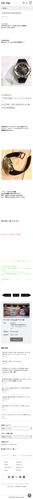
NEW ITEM (7, 467)
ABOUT (6, 462)
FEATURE (19, 462)
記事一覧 (16, 295)
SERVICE (18, 470)
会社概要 (23, 486)
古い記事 (8, 295)
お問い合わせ (10, 486)
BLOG (6, 470)
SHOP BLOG (16, 339)
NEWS (6, 464)
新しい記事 (24, 295)
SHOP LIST (19, 464)
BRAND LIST (19, 467)
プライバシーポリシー (7, 484)
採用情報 (17, 486)
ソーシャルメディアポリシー (23, 484)
